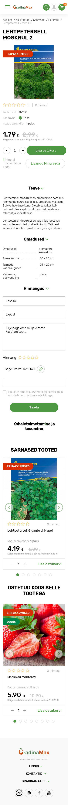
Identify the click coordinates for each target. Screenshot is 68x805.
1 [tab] (17, 574)
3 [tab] (28, 574)
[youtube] (49, 793)
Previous (9, 507)
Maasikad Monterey (21, 677)
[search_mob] (46, 7)
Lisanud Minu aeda (45, 163)
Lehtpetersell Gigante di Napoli (30, 530)
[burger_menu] (7, 7)
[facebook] (39, 793)
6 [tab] (45, 574)
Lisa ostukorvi (46, 150)
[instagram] (29, 793)
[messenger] (19, 793)
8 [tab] (53, 721)
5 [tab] (39, 574)
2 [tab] (23, 574)
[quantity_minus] (12, 564)
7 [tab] (50, 574)
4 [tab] (34, 574)
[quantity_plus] (24, 564)
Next (58, 507)
